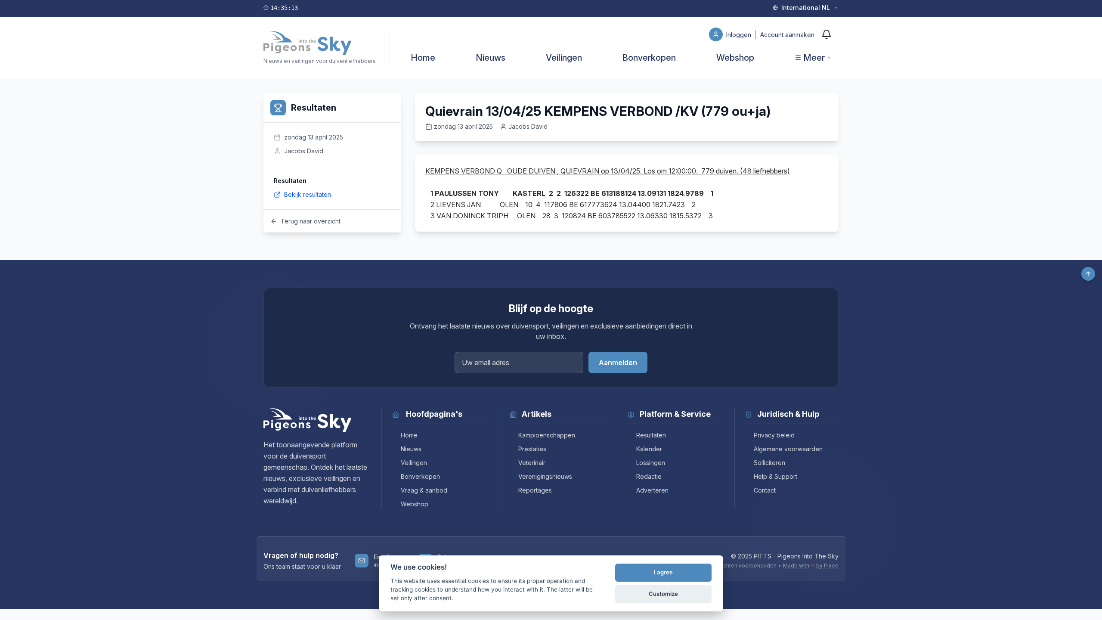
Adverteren (652, 490)
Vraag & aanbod (424, 490)
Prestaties (532, 449)
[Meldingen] (826, 34)
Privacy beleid (774, 435)
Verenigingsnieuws (545, 476)
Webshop (735, 58)
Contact (765, 490)
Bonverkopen (649, 58)
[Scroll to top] (1088, 274)
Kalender (649, 449)
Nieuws (490, 58)
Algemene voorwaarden (788, 449)
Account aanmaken (787, 34)
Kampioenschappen (546, 435)
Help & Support (775, 476)
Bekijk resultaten (307, 194)
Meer (814, 58)
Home (423, 58)
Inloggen (739, 34)
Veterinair (531, 462)
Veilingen (564, 58)
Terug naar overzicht (311, 221)
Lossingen (650, 462)
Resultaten (651, 435)
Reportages (535, 490)
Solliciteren (769, 462)
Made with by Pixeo (811, 565)
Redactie (649, 476)
